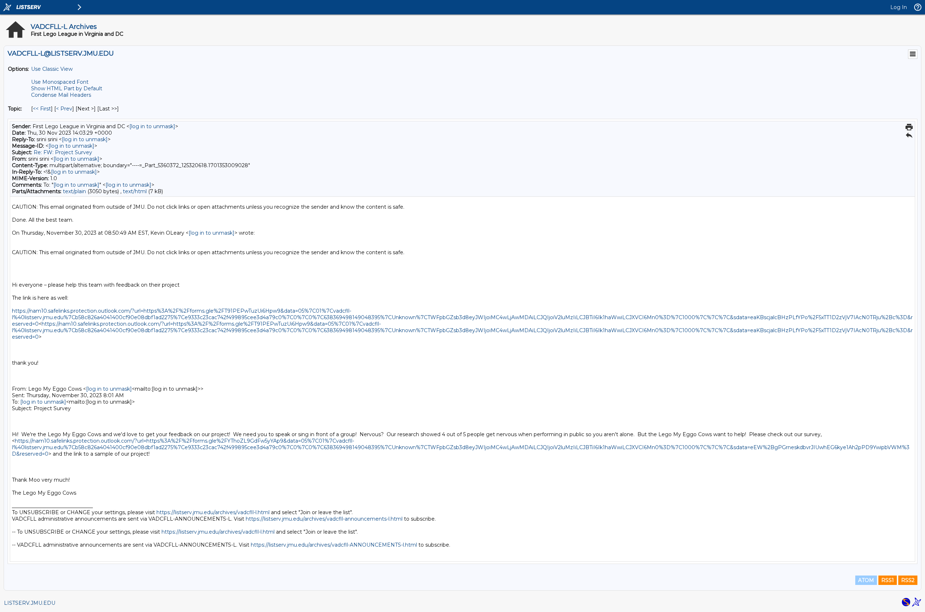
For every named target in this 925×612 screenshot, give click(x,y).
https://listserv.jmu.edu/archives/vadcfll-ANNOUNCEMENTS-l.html (334, 545)
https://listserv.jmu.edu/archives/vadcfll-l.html (213, 512)
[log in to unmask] (152, 126)
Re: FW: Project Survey (63, 152)
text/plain (74, 191)
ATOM (866, 580)
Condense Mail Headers (61, 95)
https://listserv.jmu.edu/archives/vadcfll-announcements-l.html (324, 519)
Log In (898, 7)
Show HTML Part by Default (66, 88)
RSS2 (908, 580)
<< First (42, 108)
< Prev (64, 108)
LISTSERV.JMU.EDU (29, 603)
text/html (135, 191)
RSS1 (887, 580)
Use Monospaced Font (60, 82)
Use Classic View (52, 69)
